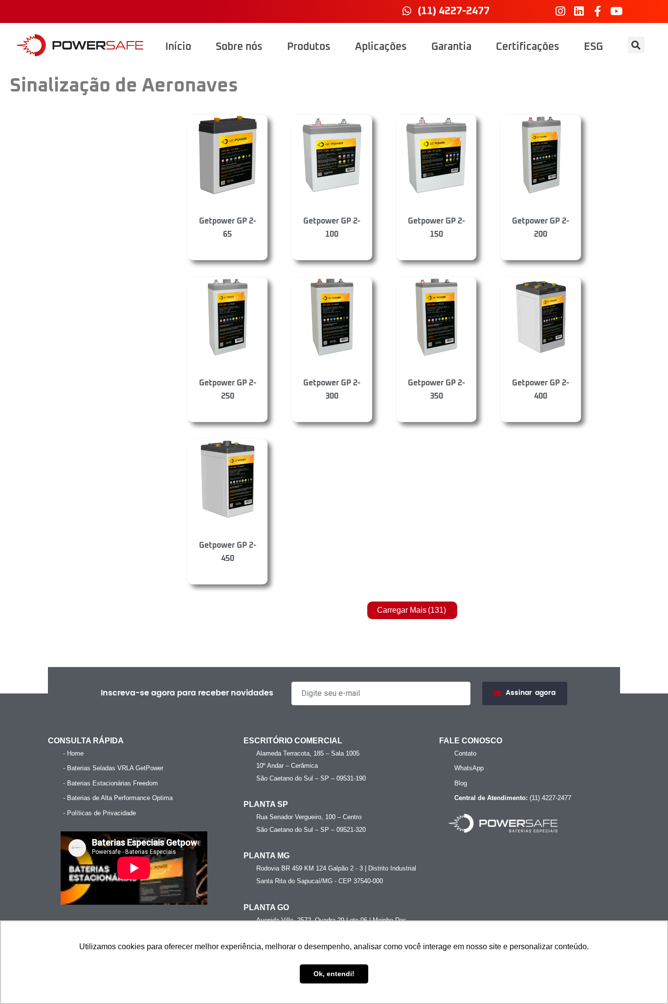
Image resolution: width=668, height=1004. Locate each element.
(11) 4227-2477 (512, 798)
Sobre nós (239, 47)
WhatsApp (469, 768)
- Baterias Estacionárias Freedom (110, 783)
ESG (593, 47)
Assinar (531, 693)
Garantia (451, 47)
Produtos (309, 47)
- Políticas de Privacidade (99, 813)
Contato (465, 753)
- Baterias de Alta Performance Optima (118, 798)
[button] (636, 45)
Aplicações (381, 47)
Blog (460, 783)
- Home (73, 753)
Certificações (527, 47)
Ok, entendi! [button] (334, 974)
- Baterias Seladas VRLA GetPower (113, 768)
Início (178, 47)
